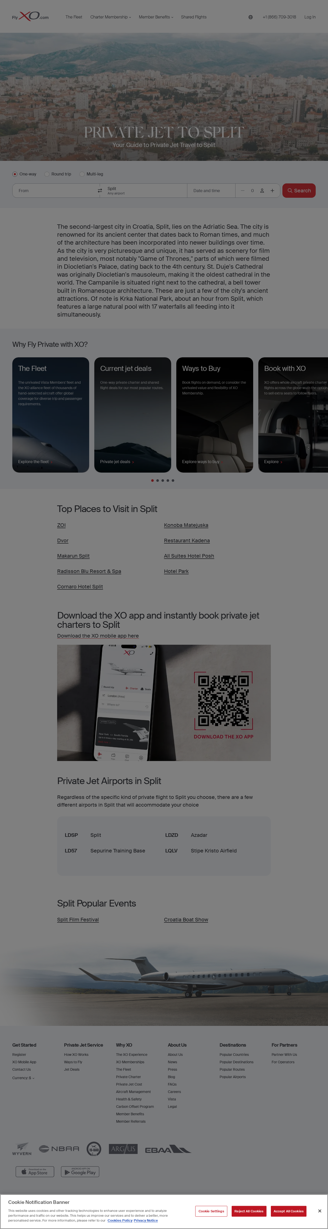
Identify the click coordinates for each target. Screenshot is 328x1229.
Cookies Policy (120, 1220)
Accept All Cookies (289, 1211)
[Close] (319, 1210)
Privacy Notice (146, 1220)
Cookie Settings (211, 1211)
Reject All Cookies (248, 1211)
